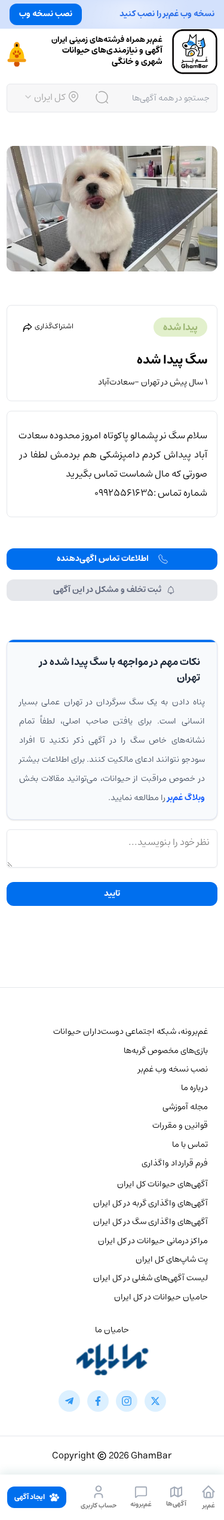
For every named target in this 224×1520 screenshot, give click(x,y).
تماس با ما (190, 1144)
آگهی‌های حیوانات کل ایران (162, 1184)
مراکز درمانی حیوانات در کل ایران (153, 1241)
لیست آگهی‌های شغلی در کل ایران (150, 1278)
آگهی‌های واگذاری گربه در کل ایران (150, 1203)
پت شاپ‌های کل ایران (172, 1259)
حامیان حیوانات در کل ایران (161, 1297)
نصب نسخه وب (45, 14)
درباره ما (194, 1088)
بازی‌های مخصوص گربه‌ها (166, 1050)
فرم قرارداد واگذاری (175, 1163)
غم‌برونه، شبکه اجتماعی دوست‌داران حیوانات (130, 1031)
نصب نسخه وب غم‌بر (173, 1069)
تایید (112, 893)
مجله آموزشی (185, 1107)
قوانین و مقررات (180, 1125)
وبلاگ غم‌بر (186, 797)
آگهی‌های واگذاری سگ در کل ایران (150, 1221)
